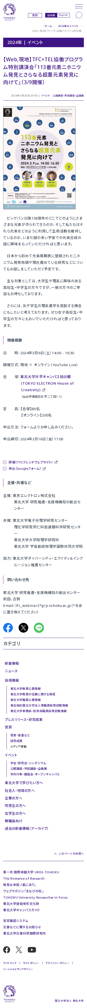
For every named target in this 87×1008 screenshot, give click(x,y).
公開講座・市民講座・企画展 (68, 95)
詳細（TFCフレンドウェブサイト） (31, 462)
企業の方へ (13, 798)
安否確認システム (15, 921)
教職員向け (13, 821)
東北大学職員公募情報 (25, 700)
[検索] (78, 15)
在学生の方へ (15, 813)
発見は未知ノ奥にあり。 (19, 885)
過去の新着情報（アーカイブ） (27, 828)
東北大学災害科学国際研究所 (24, 933)
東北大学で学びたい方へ (24, 782)
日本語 (51, 15)
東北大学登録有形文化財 (21, 904)
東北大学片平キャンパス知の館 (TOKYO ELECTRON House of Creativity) (47, 383)
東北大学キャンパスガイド (21, 910)
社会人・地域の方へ (20, 790)
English (63, 15)
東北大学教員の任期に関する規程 (33, 694)
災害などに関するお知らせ (22, 927)
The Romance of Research (24, 878)
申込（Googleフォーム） (25, 468)
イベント (45, 95)
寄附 (35, 15)
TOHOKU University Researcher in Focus (35, 897)
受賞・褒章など (20, 735)
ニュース (11, 671)
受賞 (8, 727)
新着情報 (12, 663)
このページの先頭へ (71, 853)
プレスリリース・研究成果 (24, 719)
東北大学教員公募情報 (25, 689)
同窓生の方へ (15, 805)
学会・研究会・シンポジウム (28, 763)
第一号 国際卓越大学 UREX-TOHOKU (31, 872)
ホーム (48, 26)
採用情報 (12, 680)
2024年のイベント (68, 26)
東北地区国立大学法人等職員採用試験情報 (39, 705)
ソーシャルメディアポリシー (18, 969)
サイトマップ (10, 963)
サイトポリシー (31, 963)
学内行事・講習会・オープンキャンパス (35, 774)
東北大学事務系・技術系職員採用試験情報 (38, 711)
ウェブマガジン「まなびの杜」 (23, 891)
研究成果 (16, 741)
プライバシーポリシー (57, 963)
